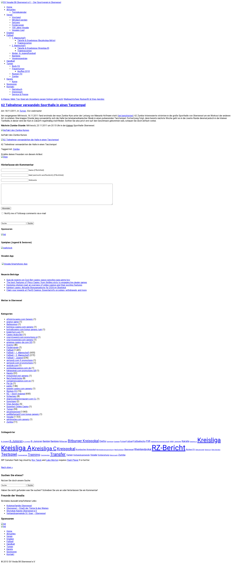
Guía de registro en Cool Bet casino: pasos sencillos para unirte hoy (38, 280)
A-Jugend (5, 441)
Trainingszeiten (24, 43)
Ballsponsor (12, 324)
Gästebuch (17, 89)
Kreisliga (209, 440)
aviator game (12, 322)
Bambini (46, 441)
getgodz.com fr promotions (19, 360)
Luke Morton (52, 460)
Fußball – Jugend (14, 357)
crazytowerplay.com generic (19, 340)
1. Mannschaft (19, 38)
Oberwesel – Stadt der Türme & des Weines (27, 508)
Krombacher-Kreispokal (86, 449)
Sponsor (208, 450)
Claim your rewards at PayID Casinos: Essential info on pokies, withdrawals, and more (46, 290)
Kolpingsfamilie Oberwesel (19, 505)
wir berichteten (125, 115)
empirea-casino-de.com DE (19, 342)
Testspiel (9, 454)
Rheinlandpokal (142, 449)
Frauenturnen (18, 68)
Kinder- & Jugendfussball (24, 53)
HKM (172, 441)
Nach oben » (7, 467)
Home (9, 7)
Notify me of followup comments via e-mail (25, 213)
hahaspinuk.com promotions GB (21, 370)
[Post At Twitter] (4, 157)
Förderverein (18, 25)
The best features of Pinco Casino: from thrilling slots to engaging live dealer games (46, 282)
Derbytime (110, 441)
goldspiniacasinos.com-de (18, 368)
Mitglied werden (19, 20)
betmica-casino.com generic (19, 327)
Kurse (14, 81)
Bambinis (16, 56)
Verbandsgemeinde (81, 455)
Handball (10, 61)
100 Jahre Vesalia (20, 27)
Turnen (9, 63)
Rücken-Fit (17, 74)
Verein (9, 15)
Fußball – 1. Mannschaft (18, 352)
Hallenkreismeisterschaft (160, 441)
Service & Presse (20, 94)
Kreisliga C (44, 448)
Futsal (123, 441)
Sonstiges (11, 401)
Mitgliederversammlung (105, 450)
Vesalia (9, 417)
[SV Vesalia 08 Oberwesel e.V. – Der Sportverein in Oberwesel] (31, 2)
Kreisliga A (16, 448)
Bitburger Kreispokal (83, 441)
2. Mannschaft (19, 45)
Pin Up (9, 383)
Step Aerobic (12, 404)
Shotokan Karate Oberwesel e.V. (21, 511)
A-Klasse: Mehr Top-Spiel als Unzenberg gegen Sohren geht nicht (32, 99)
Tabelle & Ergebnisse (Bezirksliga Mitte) (36, 40)
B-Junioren (36, 441)
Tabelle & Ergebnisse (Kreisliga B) (33, 48)
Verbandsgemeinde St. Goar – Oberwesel (26, 513)
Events (9, 345)
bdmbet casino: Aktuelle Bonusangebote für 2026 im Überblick (36, 287)
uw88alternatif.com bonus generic (22, 414)
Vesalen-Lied (18, 30)
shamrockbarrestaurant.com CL (21, 399)
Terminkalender (19, 12)
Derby (102, 441)
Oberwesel (129, 449)
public (9, 386)
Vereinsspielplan (19, 58)
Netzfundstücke (14, 378)
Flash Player (73, 460)
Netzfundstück (119, 450)
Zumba (15, 76)
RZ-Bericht (168, 448)
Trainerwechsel (22, 455)
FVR (148, 441)
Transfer (58, 454)
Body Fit (16, 66)
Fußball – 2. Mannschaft (18, 355)
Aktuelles (11, 9)
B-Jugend (26, 441)
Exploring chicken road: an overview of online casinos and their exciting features (44, 285)
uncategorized (13, 411)
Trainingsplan (45, 455)
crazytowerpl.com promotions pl (21, 337)
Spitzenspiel (199, 450)
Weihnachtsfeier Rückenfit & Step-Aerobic (84, 99)
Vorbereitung (103, 455)
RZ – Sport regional (15, 393)
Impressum (17, 92)
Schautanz (11, 396)
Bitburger (63, 441)
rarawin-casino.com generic (19, 388)
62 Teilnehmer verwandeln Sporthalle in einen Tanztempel (43, 105)
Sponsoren (11, 84)
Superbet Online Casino (17, 406)
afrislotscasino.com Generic (19, 319)
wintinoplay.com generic (17, 419)
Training (34, 455)
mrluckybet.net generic (17, 375)
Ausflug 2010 (23, 71)
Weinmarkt (114, 455)
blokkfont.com (13, 332)
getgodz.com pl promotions (19, 363)
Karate (9, 79)
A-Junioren (16, 441)
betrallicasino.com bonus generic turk (24, 329)
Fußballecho (139, 441)
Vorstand (16, 17)
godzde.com (12, 365)
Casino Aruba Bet (14, 334)
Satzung (16, 22)
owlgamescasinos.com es (18, 381)
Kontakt (10, 86)
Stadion (10, 32)
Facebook (117, 441)
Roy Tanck (37, 460)
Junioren (177, 441)
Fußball (9, 35)
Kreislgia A (193, 441)
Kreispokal (66, 449)
